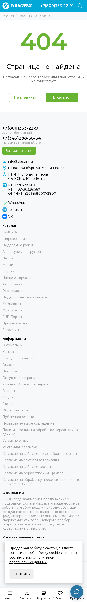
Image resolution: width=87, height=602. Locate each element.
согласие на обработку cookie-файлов (41, 553)
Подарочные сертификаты (24, 297)
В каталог (62, 97)
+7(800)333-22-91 (57, 6)
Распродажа (12, 291)
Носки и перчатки (17, 278)
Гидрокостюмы (14, 239)
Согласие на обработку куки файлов (33, 473)
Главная (8, 15)
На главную (25, 97)
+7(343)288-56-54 (21, 138)
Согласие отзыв (15, 440)
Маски (7, 265)
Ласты (7, 258)
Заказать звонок (19, 151)
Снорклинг (11, 330)
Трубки (8, 271)
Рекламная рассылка (19, 447)
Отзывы (8, 391)
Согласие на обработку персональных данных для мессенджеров (41, 482)
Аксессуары (12, 284)
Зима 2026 (10, 232)
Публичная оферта (18, 417)
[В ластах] (17, 5)
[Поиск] (80, 6)
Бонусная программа (20, 378)
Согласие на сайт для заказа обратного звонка (41, 454)
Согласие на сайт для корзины (27, 467)
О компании (12, 345)
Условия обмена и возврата (25, 384)
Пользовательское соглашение (28, 423)
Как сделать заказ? (18, 358)
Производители (15, 323)
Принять (21, 574)
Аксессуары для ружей (21, 252)
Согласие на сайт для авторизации (31, 460)
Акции (7, 397)
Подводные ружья (17, 245)
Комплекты (11, 304)
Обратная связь (15, 410)
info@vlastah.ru (20, 161)
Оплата (8, 365)
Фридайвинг (12, 310)
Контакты (10, 352)
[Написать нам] (76, 591)
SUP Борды (12, 317)
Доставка (10, 371)
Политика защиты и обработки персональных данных (40, 432)
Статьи (7, 404)
